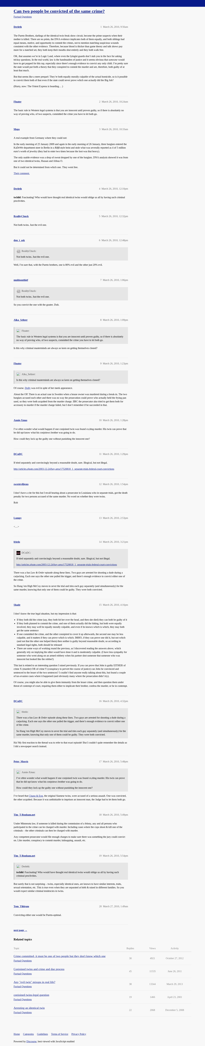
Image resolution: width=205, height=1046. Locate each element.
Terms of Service (59, 1034)
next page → (20, 930)
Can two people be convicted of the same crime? (59, 11)
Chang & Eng (36, 795)
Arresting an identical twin (29, 1007)
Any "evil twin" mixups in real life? (34, 982)
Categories (28, 1034)
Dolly (28, 388)
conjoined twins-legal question (31, 994)
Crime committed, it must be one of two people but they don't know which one (60, 956)
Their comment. (22, 173)
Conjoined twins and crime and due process (39, 969)
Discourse (31, 1041)
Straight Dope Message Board (17, 3)
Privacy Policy (78, 1034)
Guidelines (42, 1034)
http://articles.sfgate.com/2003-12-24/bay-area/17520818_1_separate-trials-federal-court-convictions (64, 469)
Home (17, 1034)
